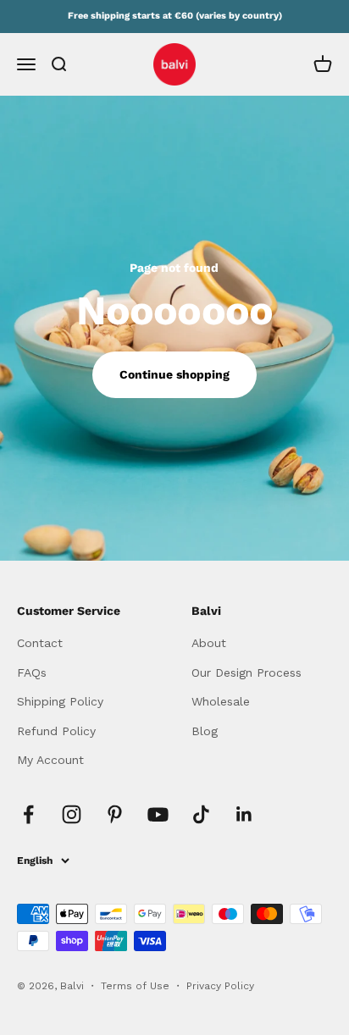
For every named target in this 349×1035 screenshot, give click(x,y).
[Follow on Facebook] (28, 814)
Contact (40, 643)
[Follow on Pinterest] (114, 814)
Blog (204, 731)
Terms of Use (137, 986)
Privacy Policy (220, 986)
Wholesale (220, 701)
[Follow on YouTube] (158, 814)
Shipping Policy (60, 701)
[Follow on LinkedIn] (244, 814)
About (208, 643)
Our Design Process (246, 672)
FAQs (32, 672)
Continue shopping (174, 374)
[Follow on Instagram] (71, 814)
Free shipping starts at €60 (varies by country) (175, 15)
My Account (50, 760)
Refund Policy (56, 731)
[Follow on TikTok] (201, 814)
